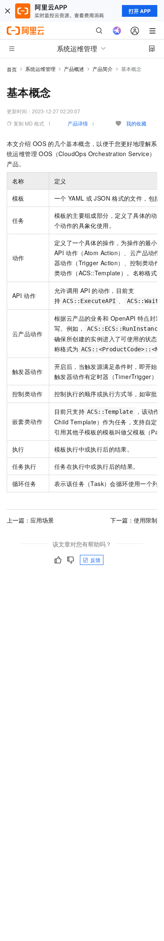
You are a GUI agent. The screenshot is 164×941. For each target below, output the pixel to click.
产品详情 (78, 123)
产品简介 (103, 68)
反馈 (95, 559)
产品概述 (74, 68)
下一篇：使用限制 (133, 520)
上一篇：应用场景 (30, 520)
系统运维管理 (40, 68)
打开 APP (140, 11)
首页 (12, 69)
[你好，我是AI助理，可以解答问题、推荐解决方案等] (117, 30)
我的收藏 (136, 123)
